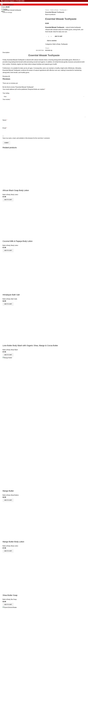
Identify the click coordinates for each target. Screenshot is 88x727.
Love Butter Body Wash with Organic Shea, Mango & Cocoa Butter (30, 345)
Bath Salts (14, 299)
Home (47, 10)
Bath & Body (55, 10)
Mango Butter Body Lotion (13, 542)
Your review (7, 99)
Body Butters (15, 495)
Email (5, 128)
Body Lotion (14, 194)
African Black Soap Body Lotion (16, 190)
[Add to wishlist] (9, 187)
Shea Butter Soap (10, 595)
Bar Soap (14, 599)
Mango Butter (8, 491)
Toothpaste (63, 10)
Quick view (5, 187)
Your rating (6, 93)
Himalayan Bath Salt (11, 295)
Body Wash (14, 349)
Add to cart (58, 36)
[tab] (40, 50)
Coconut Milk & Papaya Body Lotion (17, 241)
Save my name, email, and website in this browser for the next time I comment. (26, 138)
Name (5, 120)
